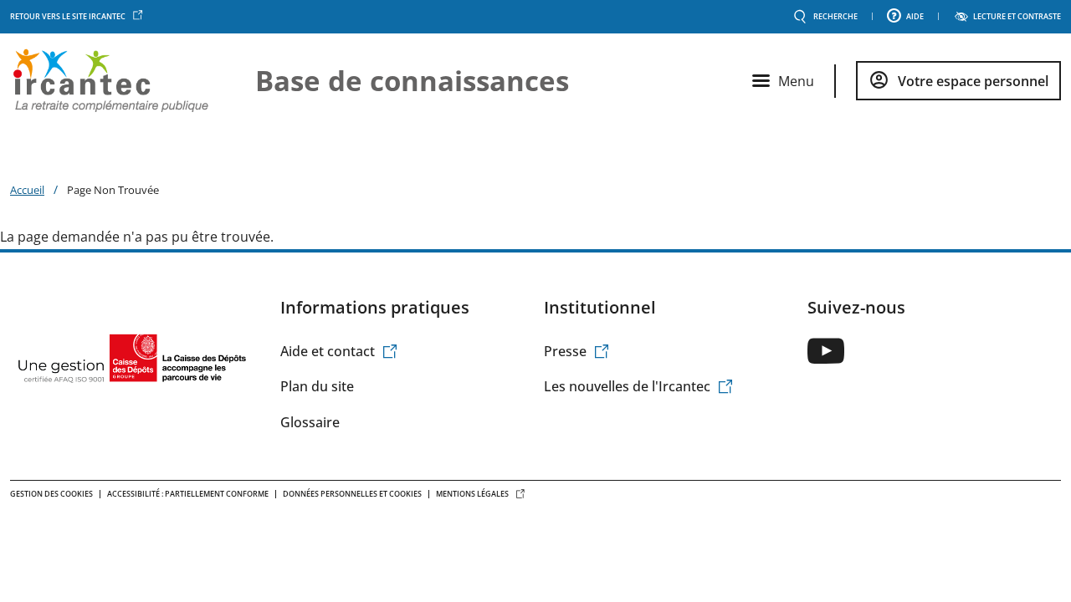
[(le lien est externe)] (825, 351)
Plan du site (317, 386)
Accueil (27, 189)
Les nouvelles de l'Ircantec (627, 386)
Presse (565, 351)
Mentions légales (472, 493)
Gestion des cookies (51, 493)
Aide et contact (327, 351)
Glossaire (310, 422)
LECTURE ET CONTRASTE (1017, 17)
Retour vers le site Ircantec (68, 16)
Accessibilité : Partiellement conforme (188, 493)
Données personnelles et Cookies (352, 493)
